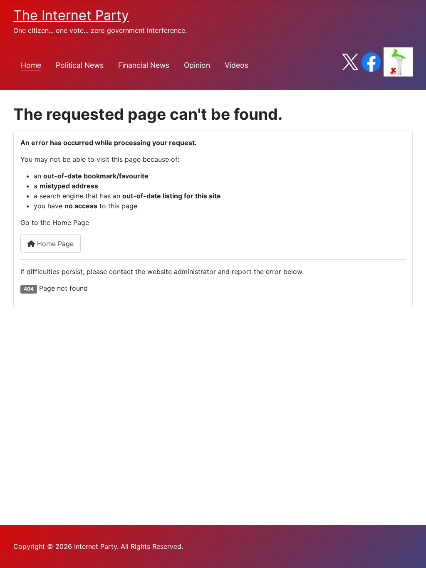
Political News (80, 65)
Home (31, 65)
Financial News (143, 65)
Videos (236, 65)
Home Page (54, 244)
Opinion (197, 65)
